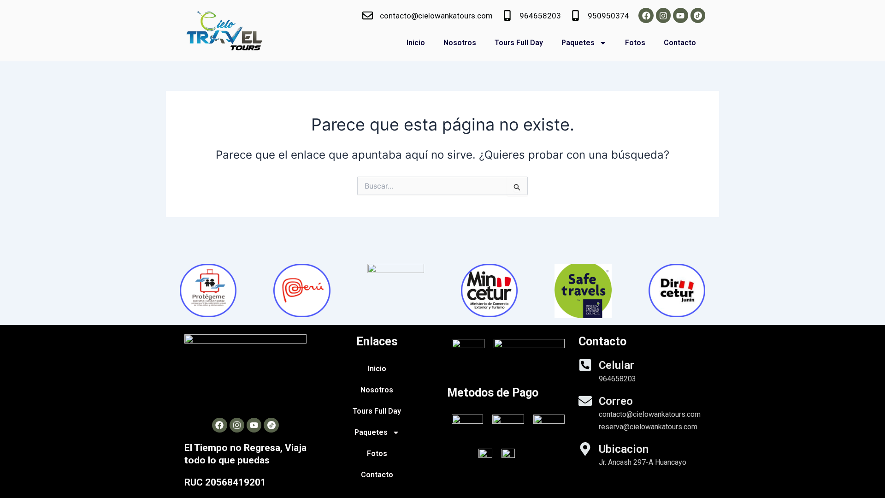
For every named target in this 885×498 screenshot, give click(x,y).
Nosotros (459, 42)
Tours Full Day (519, 42)
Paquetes (578, 42)
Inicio (416, 42)
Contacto (680, 42)
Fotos (635, 42)
